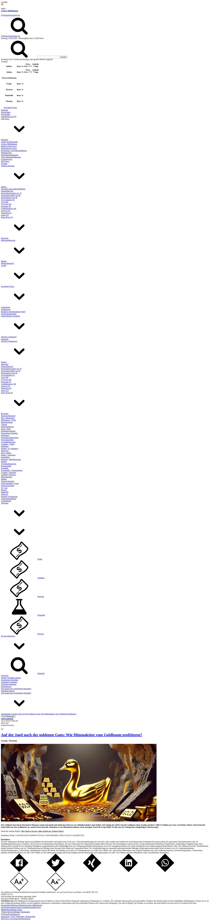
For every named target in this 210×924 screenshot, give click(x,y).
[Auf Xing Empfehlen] (92, 871)
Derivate (40, 596)
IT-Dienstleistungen (8, 464)
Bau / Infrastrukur (8, 418)
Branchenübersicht (8, 240)
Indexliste (4, 364)
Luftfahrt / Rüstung (8, 475)
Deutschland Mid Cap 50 (10, 195)
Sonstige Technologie (9, 497)
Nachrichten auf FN (8, 117)
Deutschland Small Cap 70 (11, 193)
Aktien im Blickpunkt (9, 142)
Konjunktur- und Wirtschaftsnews (14, 151)
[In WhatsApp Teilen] (165, 871)
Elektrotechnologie (8, 431)
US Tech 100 (6, 204)
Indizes (3, 187)
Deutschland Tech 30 (9, 198)
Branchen (4, 238)
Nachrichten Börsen (8, 907)
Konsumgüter (6, 466)
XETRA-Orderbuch (9, 337)
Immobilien (5, 457)
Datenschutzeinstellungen (11, 912)
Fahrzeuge (5, 435)
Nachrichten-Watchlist (9, 680)
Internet (4, 462)
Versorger (4, 503)
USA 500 (4, 202)
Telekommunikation (8, 499)
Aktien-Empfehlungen (24, 907)
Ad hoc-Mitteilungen (9, 11)
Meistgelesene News (9, 148)
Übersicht (4, 339)
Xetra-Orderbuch (19, 905)
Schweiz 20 (5, 211)
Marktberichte (6, 153)
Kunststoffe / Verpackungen (11, 470)
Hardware (5, 451)
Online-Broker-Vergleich (10, 316)
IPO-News (5, 161)
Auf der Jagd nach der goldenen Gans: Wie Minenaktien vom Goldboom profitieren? (71, 735)
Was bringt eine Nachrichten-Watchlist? (16, 689)
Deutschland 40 (7, 191)
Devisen (40, 634)
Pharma (4, 490)
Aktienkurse (5, 307)
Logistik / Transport (8, 473)
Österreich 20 (6, 213)
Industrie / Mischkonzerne (11, 459)
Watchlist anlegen (7, 691)
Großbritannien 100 (8, 209)
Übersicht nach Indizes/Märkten (13, 189)
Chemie (4, 424)
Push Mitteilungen (8, 716)
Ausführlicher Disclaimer (158, 853)
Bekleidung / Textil (8, 420)
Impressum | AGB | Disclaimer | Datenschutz (18, 917)
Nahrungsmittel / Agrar (10, 483)
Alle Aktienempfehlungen (11, 157)
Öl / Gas (4, 488)
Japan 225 (5, 215)
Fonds (39, 559)
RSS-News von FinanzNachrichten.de (15, 919)
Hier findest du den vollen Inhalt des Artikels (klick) (42, 831)
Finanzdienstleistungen (9, 438)
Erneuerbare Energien (9, 433)
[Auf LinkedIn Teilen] (128, 871)
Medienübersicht (7, 263)
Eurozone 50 (6, 206)
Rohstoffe (5, 492)
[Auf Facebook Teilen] (19, 871)
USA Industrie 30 (7, 200)
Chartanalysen (6, 159)
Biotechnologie (7, 422)
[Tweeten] (55, 871)
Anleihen (40, 578)
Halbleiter (5, 446)
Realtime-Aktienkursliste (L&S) (13, 312)
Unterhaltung (6, 501)
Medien (4, 261)
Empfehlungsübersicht (9, 155)
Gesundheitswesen (8, 442)
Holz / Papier (6, 453)
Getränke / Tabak (7, 444)
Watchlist (40, 673)
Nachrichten (5, 112)
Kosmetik (4, 468)
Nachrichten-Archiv (14, 910)
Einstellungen (6, 687)
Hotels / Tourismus (8, 455)
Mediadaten (25, 912)
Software (4, 494)
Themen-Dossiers (7, 166)
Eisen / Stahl (6, 429)
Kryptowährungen (8, 636)
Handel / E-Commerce (9, 449)
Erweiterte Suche (10, 108)
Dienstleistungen (7, 427)
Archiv (3, 266)
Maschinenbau (6, 477)
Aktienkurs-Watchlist (9, 682)
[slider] (4, 727)
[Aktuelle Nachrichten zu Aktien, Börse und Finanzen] (10, 15)
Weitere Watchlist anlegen (11, 678)
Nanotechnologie (7, 481)
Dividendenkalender (9, 314)
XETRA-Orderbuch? (9, 341)
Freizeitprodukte (7, 440)
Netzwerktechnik (7, 486)
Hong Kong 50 (7, 217)
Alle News (5, 119)
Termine (4, 164)
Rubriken (4, 140)
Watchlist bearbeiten (8, 684)
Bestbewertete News (9, 146)
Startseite (4, 110)
